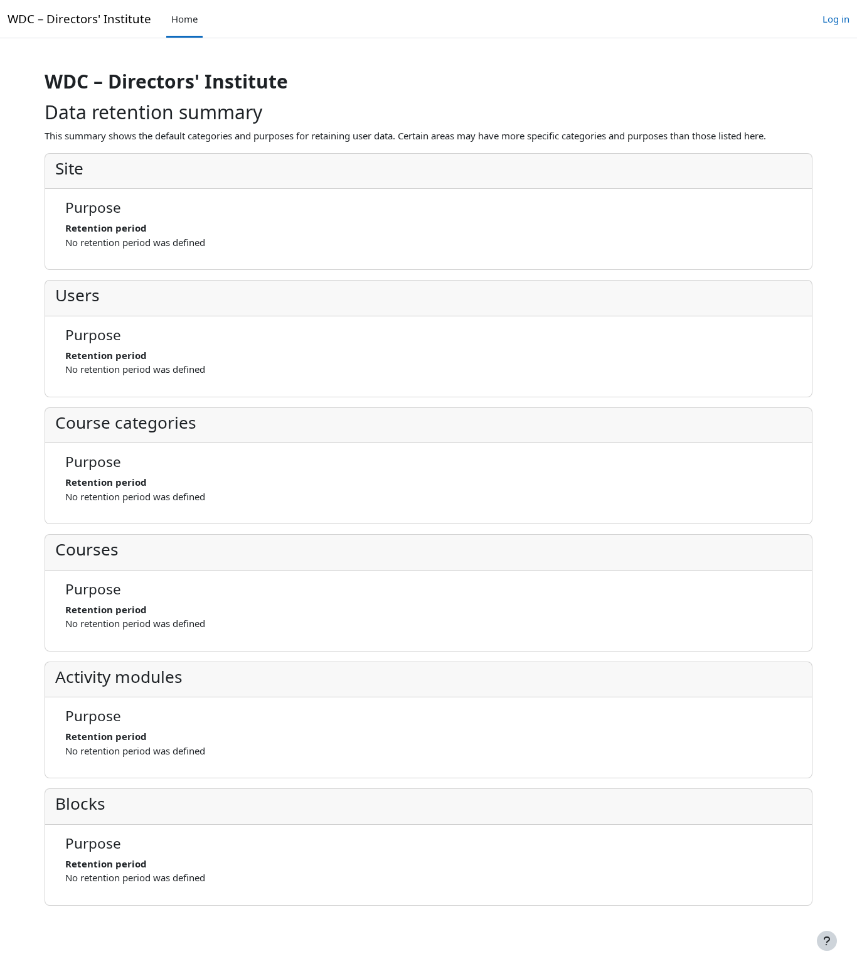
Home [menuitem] (184, 19)
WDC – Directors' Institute (79, 18)
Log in (835, 19)
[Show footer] (827, 941)
